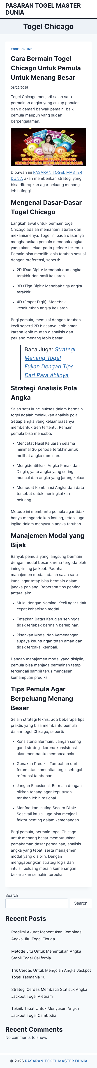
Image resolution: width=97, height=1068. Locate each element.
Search (11, 895)
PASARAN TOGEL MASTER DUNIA (56, 1061)
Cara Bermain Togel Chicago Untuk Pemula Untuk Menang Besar (46, 68)
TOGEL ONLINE (21, 49)
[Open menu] (87, 8)
